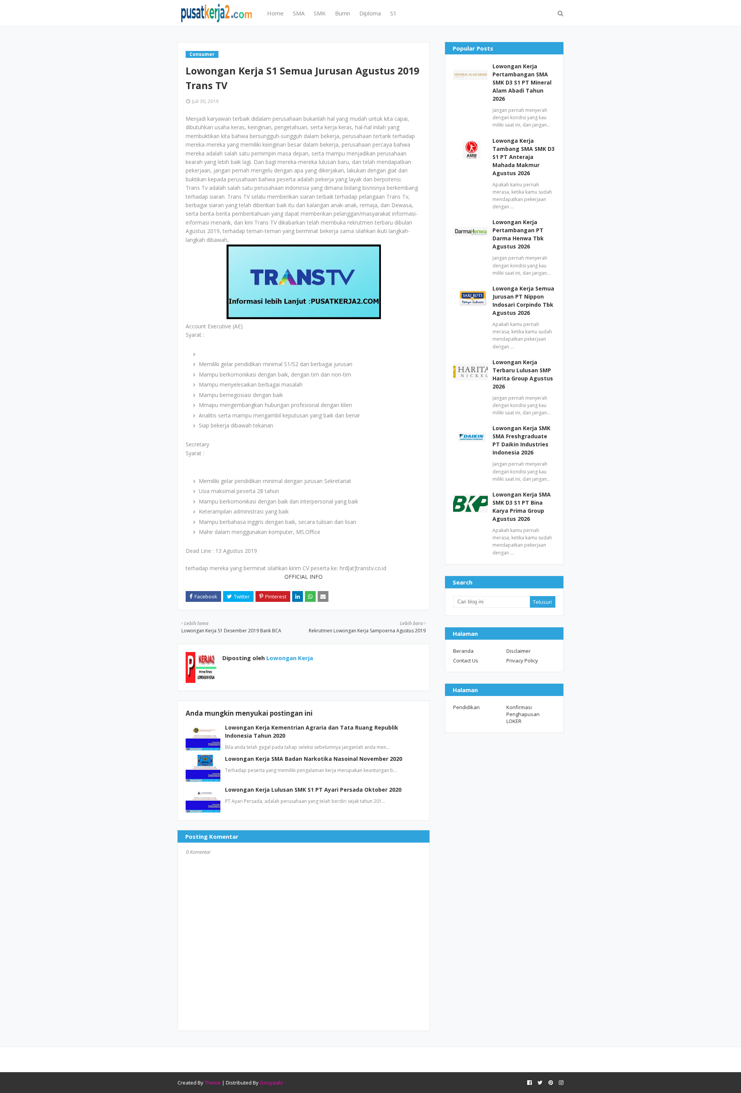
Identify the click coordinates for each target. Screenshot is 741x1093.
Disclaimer (518, 650)
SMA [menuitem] (299, 13)
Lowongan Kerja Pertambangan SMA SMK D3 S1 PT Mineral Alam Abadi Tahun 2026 (522, 82)
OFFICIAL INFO (303, 576)
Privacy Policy (522, 660)
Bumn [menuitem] (342, 13)
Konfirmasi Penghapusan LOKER (523, 714)
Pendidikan (466, 707)
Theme (213, 1082)
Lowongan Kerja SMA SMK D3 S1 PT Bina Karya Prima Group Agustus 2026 (521, 506)
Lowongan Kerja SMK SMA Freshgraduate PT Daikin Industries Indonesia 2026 (521, 440)
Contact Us (465, 660)
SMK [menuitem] (320, 13)
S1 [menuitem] (393, 13)
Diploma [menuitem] (370, 13)
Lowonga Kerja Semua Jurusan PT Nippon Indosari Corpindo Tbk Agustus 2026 (523, 300)
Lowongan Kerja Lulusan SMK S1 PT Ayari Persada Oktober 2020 (313, 789)
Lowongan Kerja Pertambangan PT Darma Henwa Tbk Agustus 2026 (518, 234)
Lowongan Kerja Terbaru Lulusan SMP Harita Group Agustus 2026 (522, 374)
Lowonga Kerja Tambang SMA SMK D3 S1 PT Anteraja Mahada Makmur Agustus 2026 (523, 157)
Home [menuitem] (275, 13)
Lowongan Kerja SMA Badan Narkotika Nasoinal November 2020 (313, 758)
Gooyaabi (271, 1082)
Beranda (463, 650)
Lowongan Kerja (289, 658)
